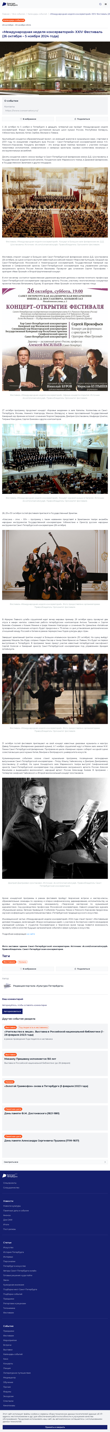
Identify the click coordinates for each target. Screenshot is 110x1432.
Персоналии (9, 1261)
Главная (6, 14)
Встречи (7, 1345)
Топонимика (9, 1308)
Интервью (8, 1257)
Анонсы (7, 1215)
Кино (5, 1359)
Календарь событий (37, 14)
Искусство (8, 1247)
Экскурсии (8, 1396)
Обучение (8, 1382)
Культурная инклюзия (13, 1285)
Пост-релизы (9, 1229)
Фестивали (8, 1313)
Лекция (7, 1368)
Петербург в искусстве (14, 1266)
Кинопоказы (9, 1405)
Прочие (7, 1387)
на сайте (31, 934)
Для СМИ (7, 1220)
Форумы (7, 1391)
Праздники (8, 1299)
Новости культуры (12, 1206)
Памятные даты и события (16, 1210)
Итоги (6, 1224)
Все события (18, 14)
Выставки (7, 1350)
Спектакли (8, 1401)
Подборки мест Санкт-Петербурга (20, 1289)
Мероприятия (10, 1340)
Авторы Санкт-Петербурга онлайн (19, 1271)
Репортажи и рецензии (14, 1303)
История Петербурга (13, 1252)
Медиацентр (9, 1377)
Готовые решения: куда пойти (17, 1275)
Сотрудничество (11, 1187)
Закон (6, 1280)
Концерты (8, 1363)
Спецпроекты (9, 1183)
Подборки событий (12, 1294)
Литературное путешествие (17, 1373)
